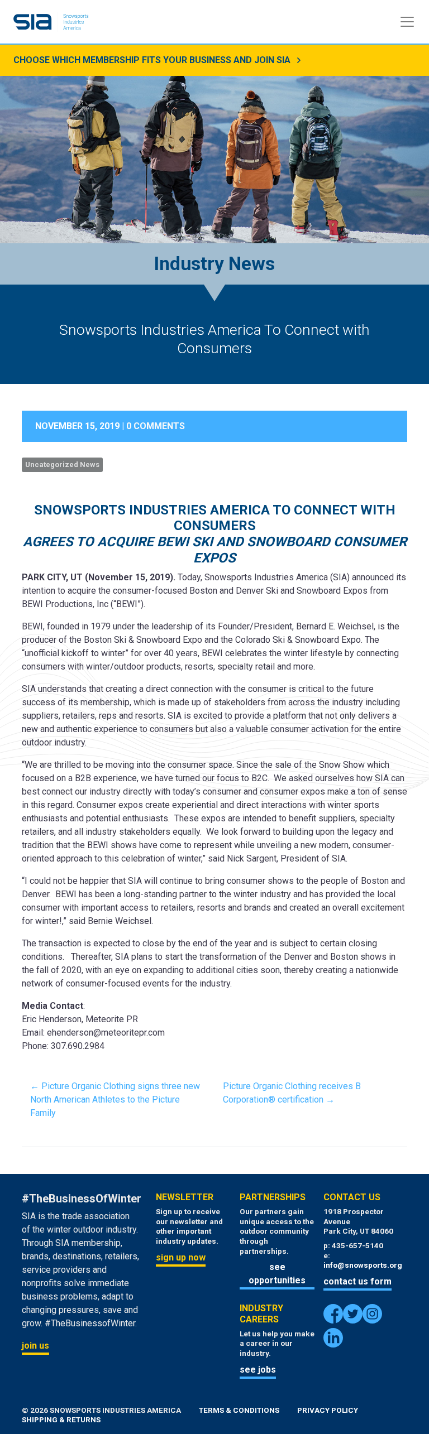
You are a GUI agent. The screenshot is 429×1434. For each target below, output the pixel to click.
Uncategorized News (62, 464)
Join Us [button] (35, 1345)
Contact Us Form (357, 1281)
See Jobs (258, 1369)
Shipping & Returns (61, 1419)
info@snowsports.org (362, 1264)
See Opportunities (277, 1274)
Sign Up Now (181, 1257)
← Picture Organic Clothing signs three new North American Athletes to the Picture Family (115, 1099)
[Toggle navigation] (407, 21)
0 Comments (155, 426)
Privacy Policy (327, 1410)
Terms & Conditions (239, 1410)
